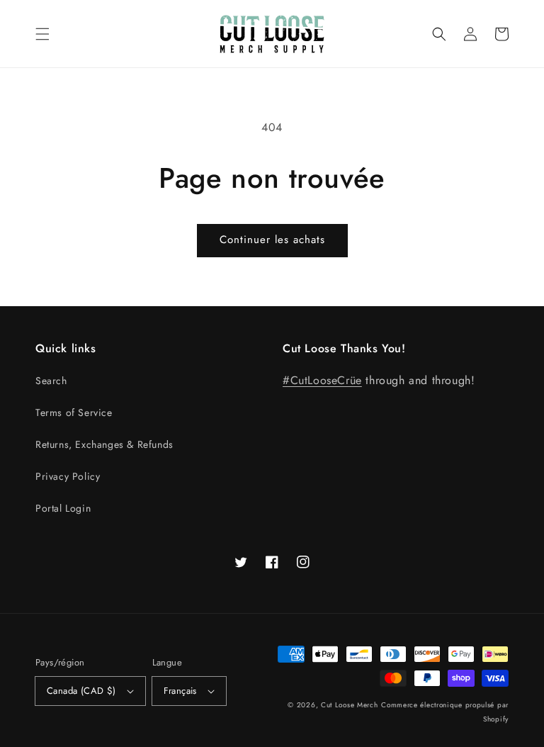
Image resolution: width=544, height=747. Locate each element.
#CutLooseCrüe (322, 380)
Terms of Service (74, 412)
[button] (42, 34)
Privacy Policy (67, 476)
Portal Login (63, 508)
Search (51, 381)
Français (180, 690)
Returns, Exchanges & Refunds (104, 444)
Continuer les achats (272, 239)
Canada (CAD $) (81, 690)
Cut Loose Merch (349, 705)
